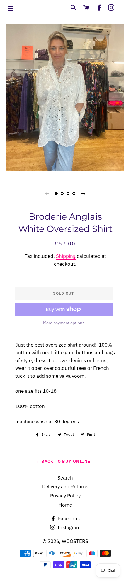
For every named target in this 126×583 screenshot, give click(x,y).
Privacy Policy (65, 495)
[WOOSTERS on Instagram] (111, 8)
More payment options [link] (63, 322)
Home (65, 505)
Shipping (66, 256)
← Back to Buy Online (63, 461)
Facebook (68, 518)
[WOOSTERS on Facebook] (99, 8)
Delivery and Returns (65, 486)
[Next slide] (83, 193)
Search (65, 478)
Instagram (68, 527)
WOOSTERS (75, 541)
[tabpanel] (65, 92)
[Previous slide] (47, 193)
